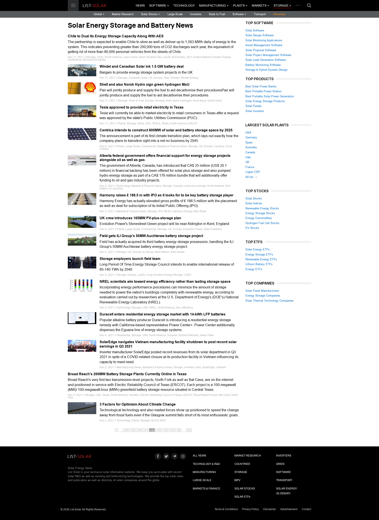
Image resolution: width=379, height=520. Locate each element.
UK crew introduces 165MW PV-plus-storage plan (140, 218)
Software (283, 472)
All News (199, 455)
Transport (260, 14)
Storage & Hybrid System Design (266, 69)
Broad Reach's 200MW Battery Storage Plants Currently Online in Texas (127, 374)
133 (159, 430)
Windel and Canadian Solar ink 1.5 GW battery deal (142, 66)
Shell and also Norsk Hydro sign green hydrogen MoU (145, 84)
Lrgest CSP (252, 172)
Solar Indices (253, 203)
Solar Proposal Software (260, 50)
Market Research (123, 14)
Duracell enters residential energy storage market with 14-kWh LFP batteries (162, 314)
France (249, 167)
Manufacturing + (214, 5)
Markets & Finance (206, 488)
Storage (240, 472)
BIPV (237, 480)
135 (172, 430)
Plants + (240, 5)
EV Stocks (252, 228)
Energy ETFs (253, 269)
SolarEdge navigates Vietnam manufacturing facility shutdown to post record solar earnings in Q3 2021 (168, 344)
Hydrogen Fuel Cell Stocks (262, 223)
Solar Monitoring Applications (263, 40)
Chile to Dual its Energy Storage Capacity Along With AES (116, 36)
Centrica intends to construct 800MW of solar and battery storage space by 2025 (166, 130)
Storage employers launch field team (130, 259)
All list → (251, 177)
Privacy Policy (250, 509)
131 (145, 430)
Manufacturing (204, 472)
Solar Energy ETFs (257, 249)
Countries (242, 464)
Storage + (282, 5)
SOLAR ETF (242, 496)
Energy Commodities (258, 218)
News (140, 5)
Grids (280, 464)
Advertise (279, 14)
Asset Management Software (263, 45)
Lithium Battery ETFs (259, 264)
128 (126, 430)
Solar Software (254, 30)
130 (139, 430)
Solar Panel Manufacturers (262, 290)
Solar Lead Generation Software (265, 60)
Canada (250, 152)
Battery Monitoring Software (263, 65)
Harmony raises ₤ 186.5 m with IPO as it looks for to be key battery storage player (166, 195)
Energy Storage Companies (262, 295)
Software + (159, 5)
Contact (306, 509)
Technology (184, 5)
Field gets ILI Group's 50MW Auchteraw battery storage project (151, 236)
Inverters (195, 14)
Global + (99, 14)
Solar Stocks (253, 198)
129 (132, 430)
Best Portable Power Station (263, 91)
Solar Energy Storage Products (265, 101)
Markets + (260, 5)
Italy (248, 157)
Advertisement (288, 509)
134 (165, 430)
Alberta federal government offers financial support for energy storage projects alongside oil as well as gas (165, 158)
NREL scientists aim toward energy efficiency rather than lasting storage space (165, 281)
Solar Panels (253, 106)
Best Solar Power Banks (261, 86)
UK (247, 162)
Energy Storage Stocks (260, 213)
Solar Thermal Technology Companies (269, 300)
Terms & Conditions (226, 509)
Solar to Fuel (217, 14)
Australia (251, 147)
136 (178, 430)
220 (189, 430)
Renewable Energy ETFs (261, 259)
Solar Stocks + (150, 14)
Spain (249, 142)
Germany (251, 137)
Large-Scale (175, 14)
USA (248, 132)
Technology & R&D (206, 464)
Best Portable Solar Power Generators (269, 96)
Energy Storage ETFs (259, 254)
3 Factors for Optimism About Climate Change (138, 404)
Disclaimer (269, 509)
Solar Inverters (254, 111)
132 (152, 430)
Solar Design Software (259, 35)
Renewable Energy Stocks (262, 208)
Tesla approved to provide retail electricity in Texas (142, 107)
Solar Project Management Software (268, 55)
